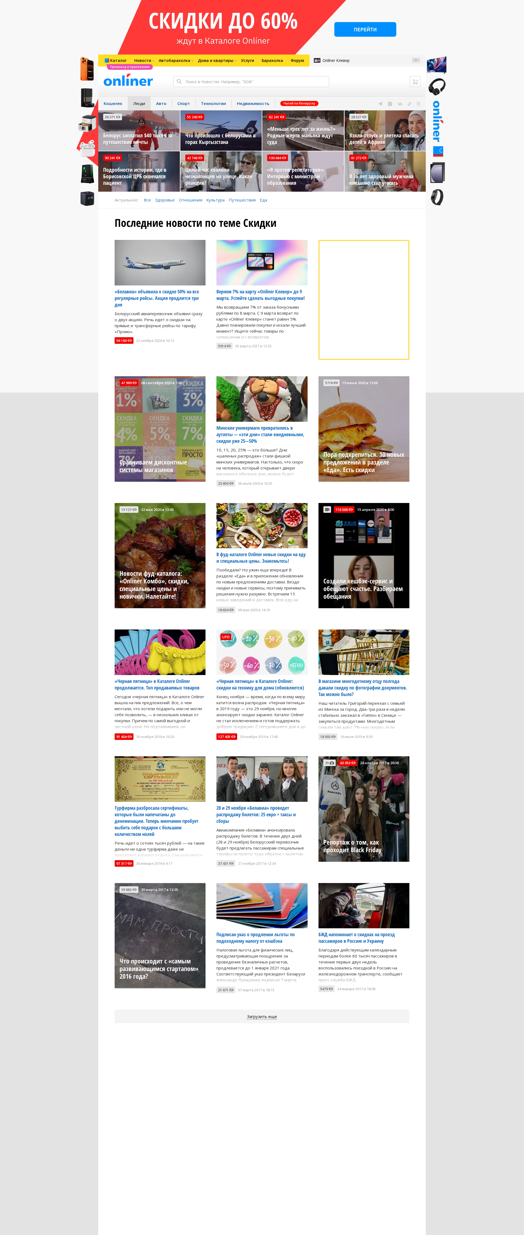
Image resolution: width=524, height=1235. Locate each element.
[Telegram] (380, 103)
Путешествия (242, 200)
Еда (263, 200)
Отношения (190, 200)
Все (147, 200)
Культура (215, 200)
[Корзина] (415, 81)
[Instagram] (390, 103)
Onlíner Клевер (336, 60)
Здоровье (165, 200)
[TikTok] (409, 103)
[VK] (400, 103)
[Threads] (418, 103)
